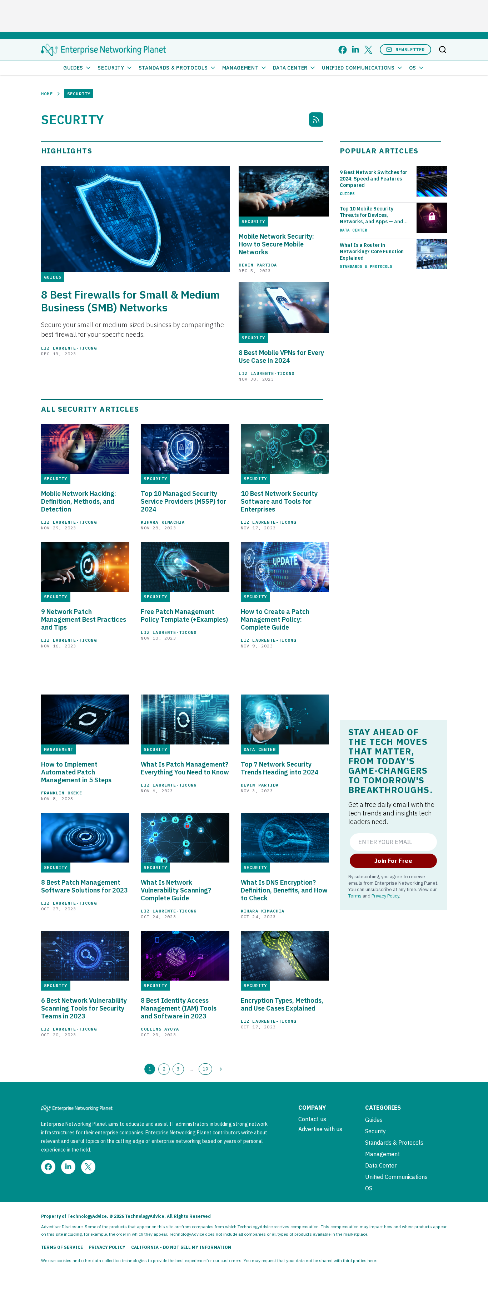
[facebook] (342, 50)
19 (205, 1069)
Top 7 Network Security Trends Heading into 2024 (280, 768)
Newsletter (410, 49)
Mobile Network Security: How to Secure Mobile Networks (276, 244)
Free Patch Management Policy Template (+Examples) (184, 616)
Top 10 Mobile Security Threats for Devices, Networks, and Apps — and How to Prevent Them (371, 215)
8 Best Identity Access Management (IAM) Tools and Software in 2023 (178, 1008)
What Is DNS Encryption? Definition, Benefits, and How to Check (284, 890)
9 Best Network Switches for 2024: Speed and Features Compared (373, 178)
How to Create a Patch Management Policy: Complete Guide (275, 619)
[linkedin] (355, 50)
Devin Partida (258, 265)
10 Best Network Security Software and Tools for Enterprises (279, 501)
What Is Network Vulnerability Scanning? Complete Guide (176, 890)
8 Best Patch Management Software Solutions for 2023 (84, 886)
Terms (355, 896)
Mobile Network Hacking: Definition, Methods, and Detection (78, 501)
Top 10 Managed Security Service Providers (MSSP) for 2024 (183, 501)
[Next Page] (220, 1069)
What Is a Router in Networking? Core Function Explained (372, 251)
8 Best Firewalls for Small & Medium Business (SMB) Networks (130, 301)
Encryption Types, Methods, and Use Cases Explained (282, 1004)
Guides (73, 68)
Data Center (290, 68)
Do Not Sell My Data (398, 1260)
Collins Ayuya (160, 1029)
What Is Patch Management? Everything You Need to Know (185, 768)
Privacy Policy (385, 896)
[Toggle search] (442, 49)
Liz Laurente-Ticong (69, 348)
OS (412, 68)
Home (47, 93)
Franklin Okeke (61, 792)
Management (240, 68)
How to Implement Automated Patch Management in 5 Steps (76, 772)
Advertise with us (320, 1129)
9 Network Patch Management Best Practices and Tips (83, 619)
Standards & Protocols (173, 68)
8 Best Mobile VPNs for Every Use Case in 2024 (281, 357)
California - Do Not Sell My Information (181, 1247)
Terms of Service (62, 1247)
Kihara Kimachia (163, 522)
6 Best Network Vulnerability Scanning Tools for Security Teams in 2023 (84, 1008)
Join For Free (393, 860)
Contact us (312, 1119)
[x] (368, 50)
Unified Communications (358, 68)
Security (111, 68)
